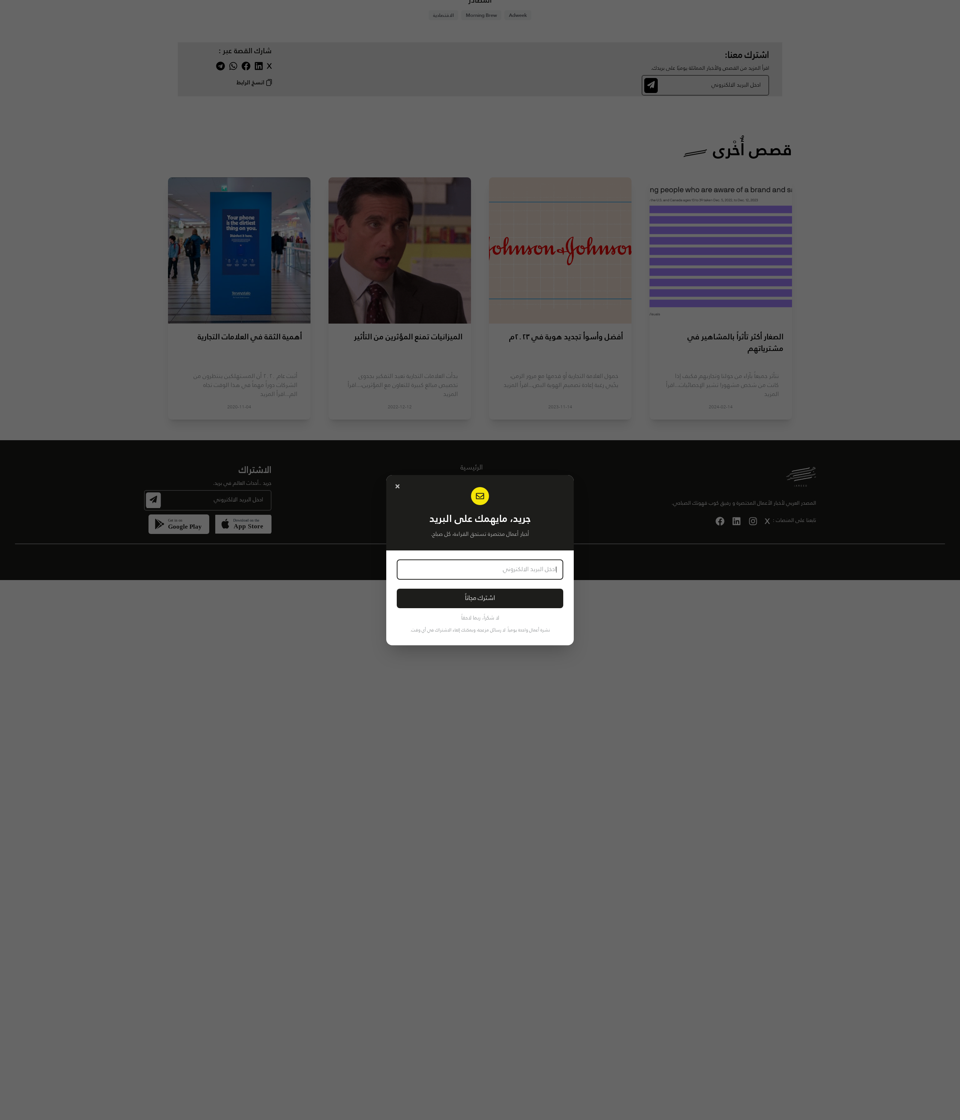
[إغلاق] (397, 486)
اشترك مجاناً (480, 598)
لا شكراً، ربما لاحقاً (480, 618)
